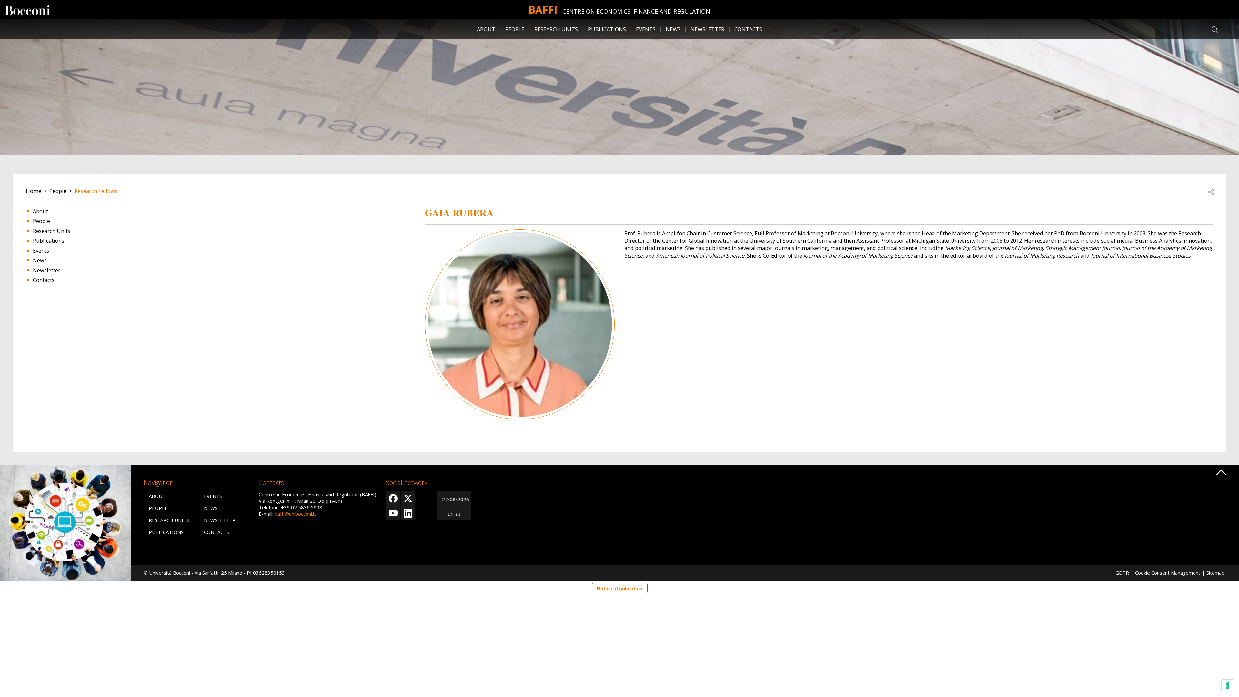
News (673, 29)
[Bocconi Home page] (27, 9)
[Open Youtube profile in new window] (393, 513)
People (57, 191)
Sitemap (1215, 573)
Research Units (51, 231)
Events (646, 29)
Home (33, 191)
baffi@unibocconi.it (295, 513)
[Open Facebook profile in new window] (393, 498)
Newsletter (707, 29)
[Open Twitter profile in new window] (408, 498)
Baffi (543, 9)
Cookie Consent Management (1167, 573)
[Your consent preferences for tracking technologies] (1228, 686)
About (486, 29)
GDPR (1122, 573)
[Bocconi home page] (65, 522)
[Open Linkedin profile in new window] (408, 513)
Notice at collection (619, 588)
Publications (48, 240)
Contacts (748, 29)
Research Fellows (96, 191)
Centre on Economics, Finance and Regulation (636, 11)
